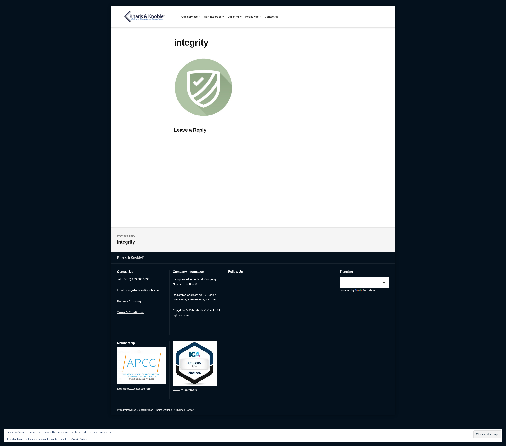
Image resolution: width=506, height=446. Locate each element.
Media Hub (252, 16)
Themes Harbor (185, 410)
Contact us (271, 16)
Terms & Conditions (130, 312)
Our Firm (233, 16)
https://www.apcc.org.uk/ (134, 388)
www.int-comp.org (185, 389)
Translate (369, 290)
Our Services (189, 16)
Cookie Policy (79, 439)
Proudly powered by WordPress (135, 410)
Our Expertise (212, 16)
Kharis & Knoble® (130, 257)
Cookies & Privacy (129, 301)
